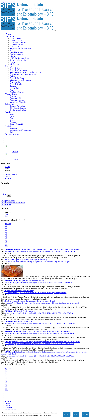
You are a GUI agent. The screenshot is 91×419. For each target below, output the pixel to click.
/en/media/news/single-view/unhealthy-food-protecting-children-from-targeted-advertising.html (38, 262)
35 (6, 236)
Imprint (35, 415)
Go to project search (8, 201)
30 (6, 226)
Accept (85, 414)
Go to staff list (6, 205)
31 (6, 228)
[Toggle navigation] (55, 30)
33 (6, 232)
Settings (66, 414)
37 (6, 240)
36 (6, 238)
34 (6, 234)
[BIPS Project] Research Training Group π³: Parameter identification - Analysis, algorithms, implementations (42, 249)
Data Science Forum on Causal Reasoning (19, 291)
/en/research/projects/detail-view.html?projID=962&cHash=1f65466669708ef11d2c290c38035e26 (39, 333)
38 (6, 242)
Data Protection (44, 415)
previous (8, 224)
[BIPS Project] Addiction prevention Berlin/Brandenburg (24, 280)
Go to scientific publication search (13, 203)
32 (6, 230)
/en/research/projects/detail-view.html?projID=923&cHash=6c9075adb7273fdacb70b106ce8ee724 (39, 282)
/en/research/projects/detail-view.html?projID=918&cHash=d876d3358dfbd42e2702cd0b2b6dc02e (40, 323)
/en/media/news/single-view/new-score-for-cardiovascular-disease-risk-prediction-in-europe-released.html (42, 303)
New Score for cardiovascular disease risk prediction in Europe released (29, 301)
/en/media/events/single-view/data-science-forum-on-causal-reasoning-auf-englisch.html (35, 293)
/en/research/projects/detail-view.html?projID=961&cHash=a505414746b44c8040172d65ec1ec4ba (40, 251)
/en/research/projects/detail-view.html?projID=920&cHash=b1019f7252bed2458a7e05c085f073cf (39, 344)
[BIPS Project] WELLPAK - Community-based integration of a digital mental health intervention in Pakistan (42, 342)
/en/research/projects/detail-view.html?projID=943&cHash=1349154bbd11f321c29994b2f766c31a (39, 313)
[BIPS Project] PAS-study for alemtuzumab (19, 311)
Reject (76, 414)
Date (7, 216)
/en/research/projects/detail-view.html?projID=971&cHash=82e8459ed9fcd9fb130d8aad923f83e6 (39, 356)
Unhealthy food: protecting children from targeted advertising (25, 260)
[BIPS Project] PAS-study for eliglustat (18, 321)
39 (6, 244)
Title (6, 214)
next (6, 246)
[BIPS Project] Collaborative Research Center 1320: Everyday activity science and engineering (37, 331)
